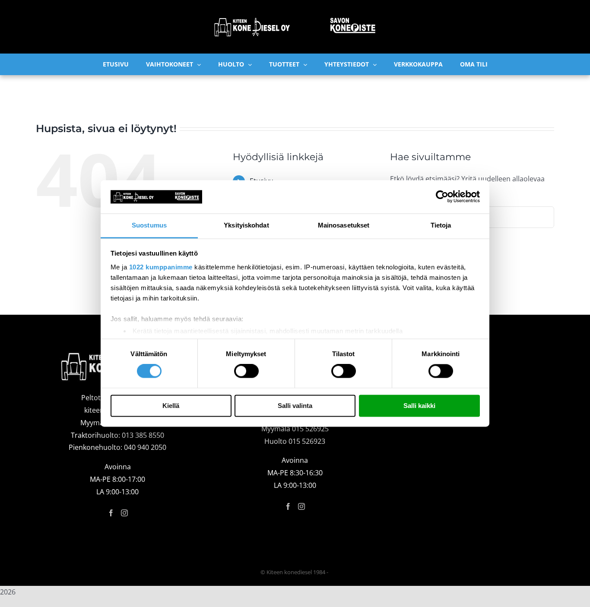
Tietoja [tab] (441, 225)
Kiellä (170, 405)
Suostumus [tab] (149, 225)
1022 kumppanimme (161, 267)
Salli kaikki (419, 405)
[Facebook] (111, 512)
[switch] (246, 371)
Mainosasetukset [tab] (344, 225)
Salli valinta (295, 405)
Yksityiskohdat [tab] (246, 225)
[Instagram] (124, 512)
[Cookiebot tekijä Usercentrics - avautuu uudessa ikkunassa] (442, 196)
